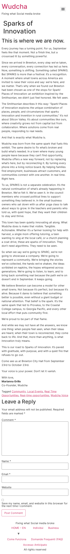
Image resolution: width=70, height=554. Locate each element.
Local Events (35, 391)
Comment (9, 420)
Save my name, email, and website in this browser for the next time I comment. (35, 504)
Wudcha (14, 6)
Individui (38, 527)
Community (19, 391)
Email (6, 474)
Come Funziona (16, 539)
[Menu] (63, 9)
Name (6, 461)
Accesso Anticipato (35, 544)
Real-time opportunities (34, 395)
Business (53, 527)
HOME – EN (18, 527)
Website (6, 487)
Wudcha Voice (59, 395)
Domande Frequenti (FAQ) (47, 539)
